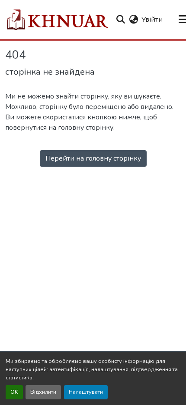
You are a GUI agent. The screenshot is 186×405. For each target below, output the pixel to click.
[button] (57, 19)
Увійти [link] (152, 19)
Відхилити (43, 392)
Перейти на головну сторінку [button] (93, 158)
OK (14, 392)
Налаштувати (86, 392)
